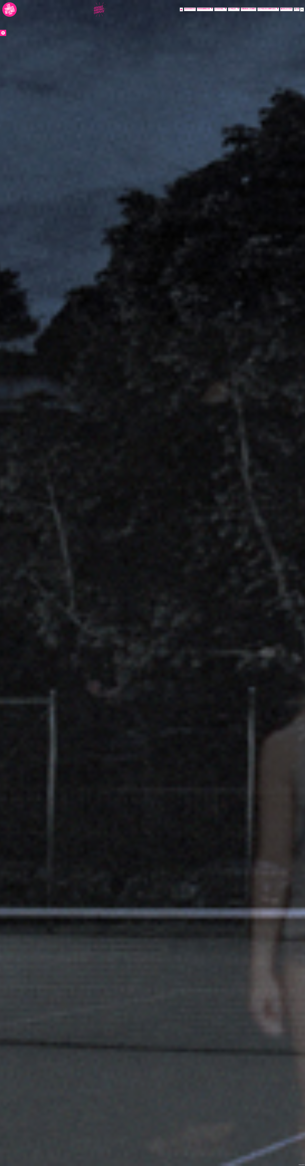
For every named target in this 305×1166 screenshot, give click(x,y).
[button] (3, 33)
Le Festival (219, 9)
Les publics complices (267, 9)
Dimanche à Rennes (248, 9)
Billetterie (287, 9)
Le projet (232, 9)
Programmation (204, 9)
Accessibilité (190, 9)
